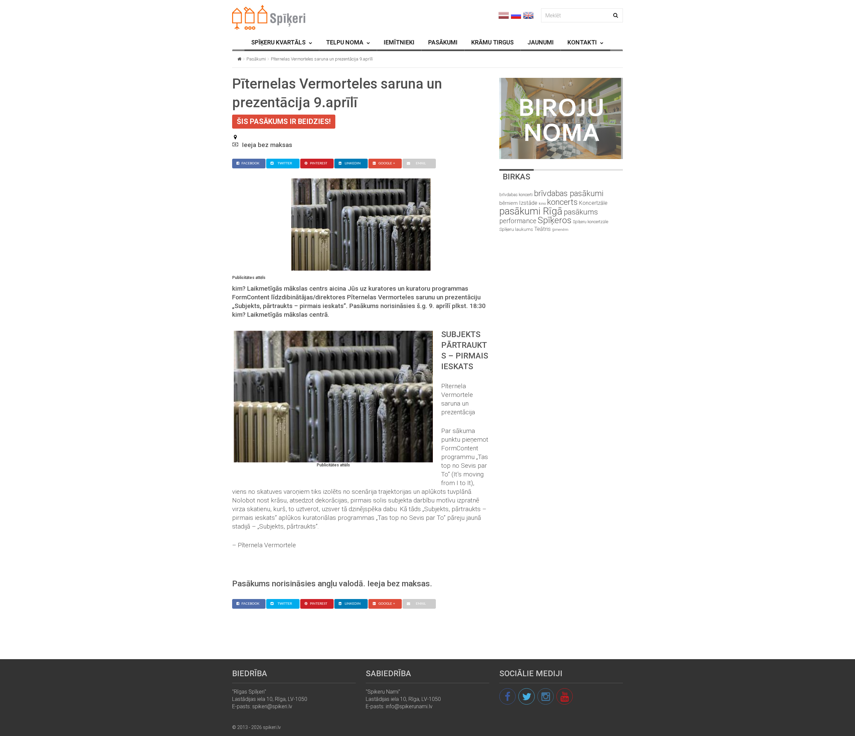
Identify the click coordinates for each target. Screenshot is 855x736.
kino (542, 203)
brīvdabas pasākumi (569, 193)
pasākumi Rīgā (530, 211)
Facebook (250, 163)
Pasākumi (256, 58)
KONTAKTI (582, 42)
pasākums (581, 211)
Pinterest (318, 163)
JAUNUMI (540, 42)
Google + (386, 163)
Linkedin (353, 163)
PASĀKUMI (443, 42)
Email (421, 163)
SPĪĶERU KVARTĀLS (278, 42)
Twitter (285, 163)
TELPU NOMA (344, 42)
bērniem (508, 203)
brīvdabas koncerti (516, 194)
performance (517, 221)
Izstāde (528, 202)
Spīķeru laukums (516, 229)
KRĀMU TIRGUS (492, 42)
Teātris (542, 229)
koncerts (562, 202)
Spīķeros (554, 220)
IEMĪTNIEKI (399, 42)
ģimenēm (560, 230)
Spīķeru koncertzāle (590, 221)
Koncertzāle (593, 203)
